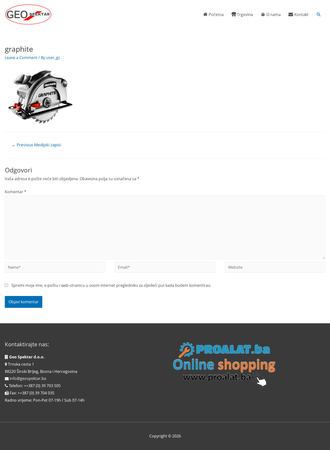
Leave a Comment (21, 57)
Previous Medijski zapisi (36, 145)
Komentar (15, 191)
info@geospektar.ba (28, 378)
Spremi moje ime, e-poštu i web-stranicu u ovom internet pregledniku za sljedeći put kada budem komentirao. (111, 285)
